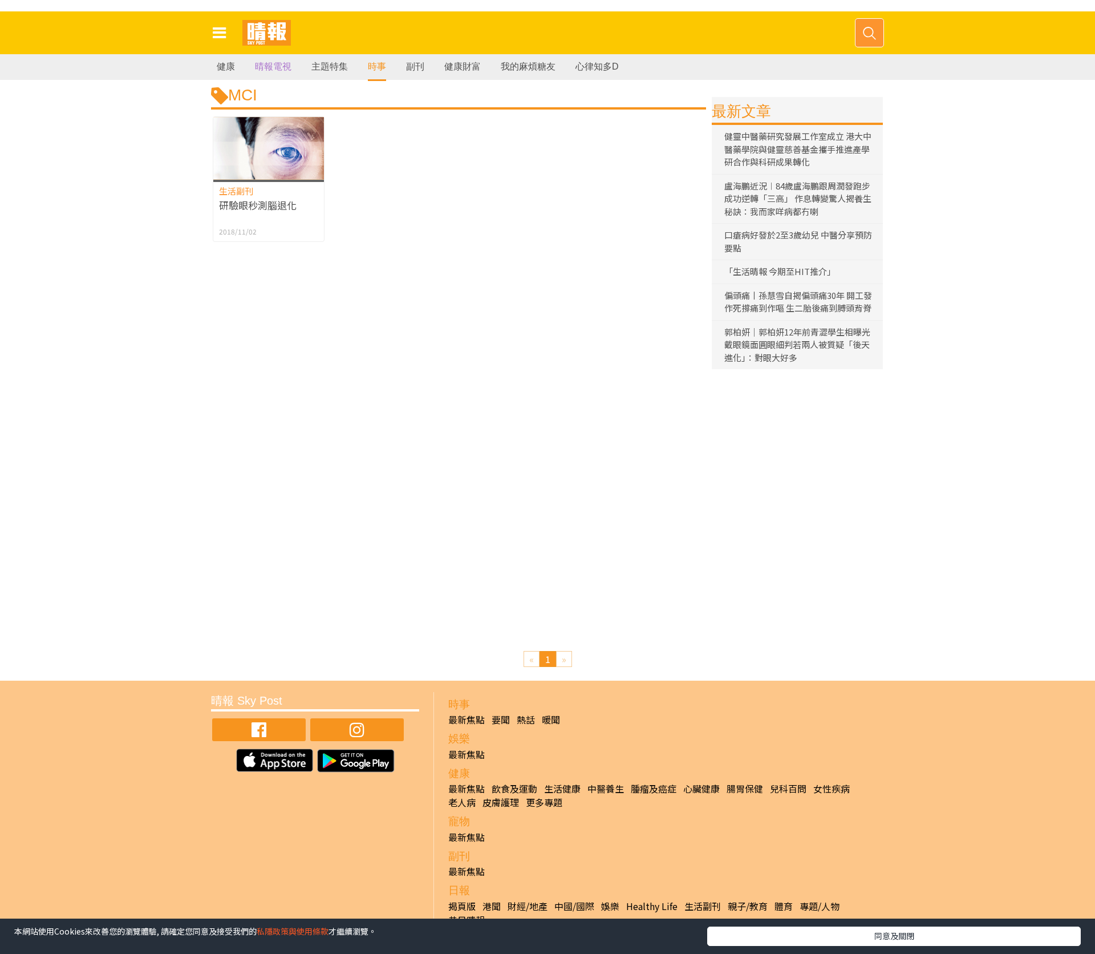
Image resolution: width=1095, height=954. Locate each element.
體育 (783, 906)
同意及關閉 (894, 935)
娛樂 (610, 906)
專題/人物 (820, 906)
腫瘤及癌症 (653, 788)
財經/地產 (528, 906)
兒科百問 (788, 788)
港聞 (491, 906)
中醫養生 (605, 788)
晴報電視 (273, 66)
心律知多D (597, 66)
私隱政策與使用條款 (292, 931)
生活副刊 (236, 191)
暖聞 (551, 719)
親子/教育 (748, 906)
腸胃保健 (745, 788)
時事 (377, 66)
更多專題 (544, 802)
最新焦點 (466, 719)
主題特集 (329, 66)
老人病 (462, 802)
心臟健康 (701, 788)
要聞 (501, 719)
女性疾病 (831, 788)
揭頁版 (462, 906)
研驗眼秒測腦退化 (258, 205)
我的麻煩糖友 (528, 66)
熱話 (526, 719)
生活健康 (562, 788)
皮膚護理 (500, 802)
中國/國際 (574, 906)
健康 (226, 66)
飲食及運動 (514, 788)
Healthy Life (652, 906)
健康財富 (462, 66)
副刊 (415, 66)
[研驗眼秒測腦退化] (268, 148)
